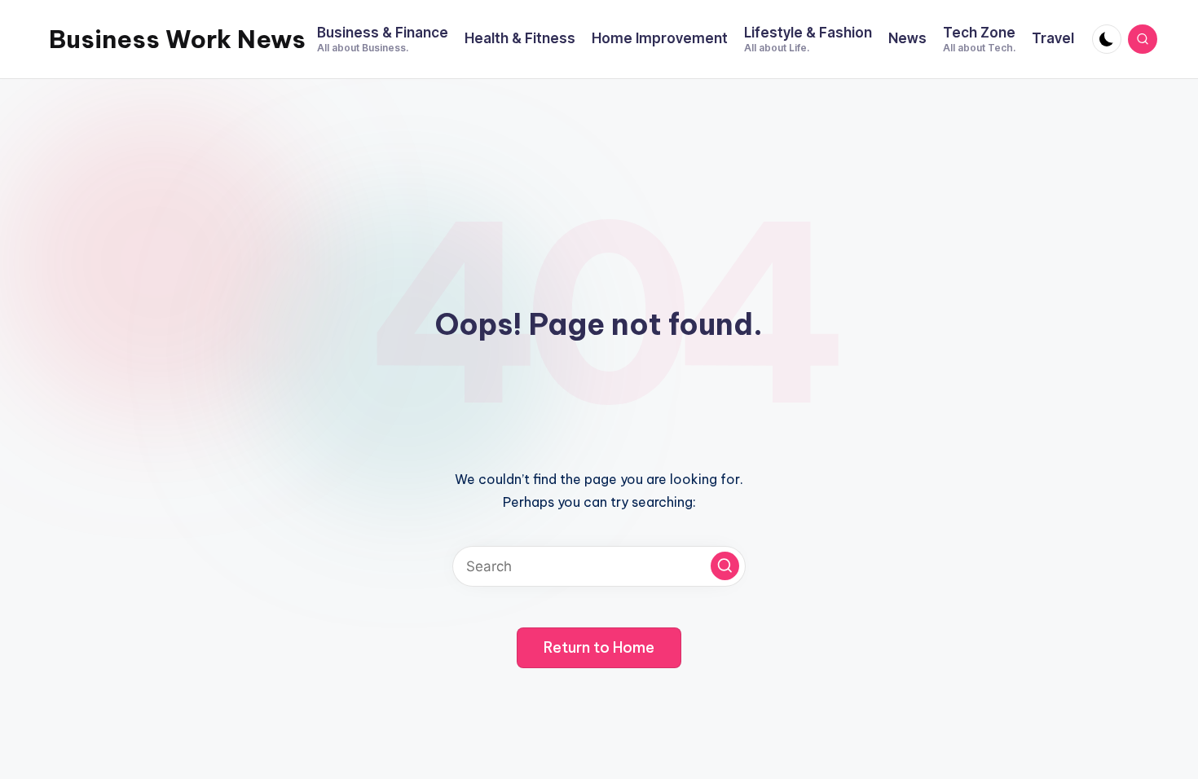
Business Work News (177, 39)
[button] (725, 566)
